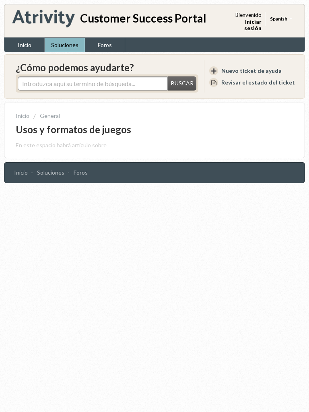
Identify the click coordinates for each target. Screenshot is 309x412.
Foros (105, 44)
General (50, 115)
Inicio (24, 44)
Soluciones (64, 44)
